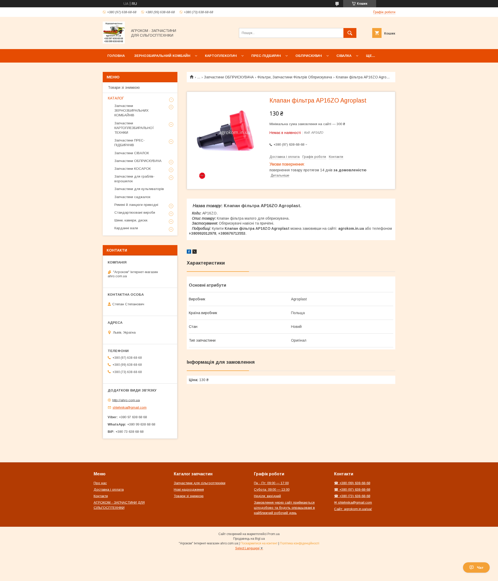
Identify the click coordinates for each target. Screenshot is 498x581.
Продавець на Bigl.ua (249, 539)
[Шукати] (349, 33)
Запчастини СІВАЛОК (131, 153)
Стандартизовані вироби (134, 212)
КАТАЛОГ (116, 98)
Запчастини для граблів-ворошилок (134, 178)
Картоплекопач (221, 56)
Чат (480, 567)
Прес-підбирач (266, 56)
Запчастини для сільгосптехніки (199, 483)
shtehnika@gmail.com (130, 407)
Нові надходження (189, 489)
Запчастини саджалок (132, 197)
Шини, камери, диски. (131, 220)
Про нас (100, 483)
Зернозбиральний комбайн (162, 56)
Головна (116, 56)
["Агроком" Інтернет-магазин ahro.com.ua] (114, 42)
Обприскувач (308, 56)
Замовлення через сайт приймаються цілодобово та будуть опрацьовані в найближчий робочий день (284, 508)
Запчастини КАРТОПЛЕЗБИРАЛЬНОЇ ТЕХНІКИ (134, 127)
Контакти (101, 496)
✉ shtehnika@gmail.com (353, 502)
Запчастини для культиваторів (139, 189)
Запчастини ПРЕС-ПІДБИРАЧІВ (129, 142)
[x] (194, 252)
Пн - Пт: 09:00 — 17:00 (271, 483)
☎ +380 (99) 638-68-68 (352, 483)
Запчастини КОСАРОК (132, 169)
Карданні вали (126, 228)
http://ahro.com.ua (126, 400)
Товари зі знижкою (124, 87)
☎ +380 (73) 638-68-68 (352, 496)
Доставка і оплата (109, 489)
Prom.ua (273, 534)
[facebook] (189, 252)
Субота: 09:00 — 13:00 (271, 489)
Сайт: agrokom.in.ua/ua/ (353, 509)
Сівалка (343, 56)
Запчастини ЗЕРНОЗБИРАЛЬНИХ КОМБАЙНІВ (131, 110)
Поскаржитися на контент (259, 543)
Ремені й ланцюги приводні (136, 205)
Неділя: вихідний (267, 496)
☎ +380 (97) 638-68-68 (352, 489)
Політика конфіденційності (299, 543)
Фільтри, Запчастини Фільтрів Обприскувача (294, 77)
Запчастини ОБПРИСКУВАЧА (229, 77)
